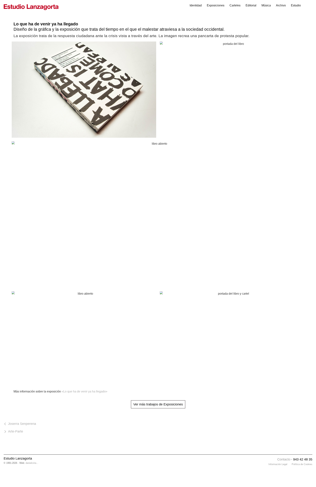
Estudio (296, 5)
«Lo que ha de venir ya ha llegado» (84, 391)
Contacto (283, 459)
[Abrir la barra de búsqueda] (307, 5)
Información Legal (277, 464)
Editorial (251, 5)
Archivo (281, 5)
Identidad (196, 5)
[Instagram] (273, 459)
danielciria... (32, 463)
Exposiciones (215, 5)
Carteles (235, 5)
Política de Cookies (302, 464)
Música (266, 5)
